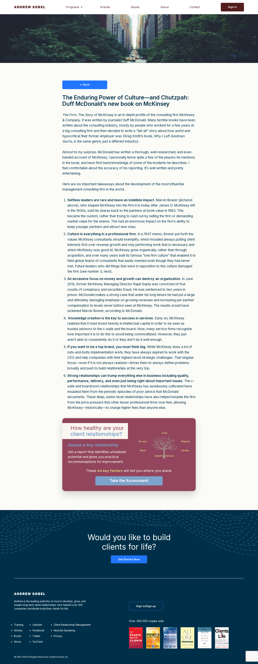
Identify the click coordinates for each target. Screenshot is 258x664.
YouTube (37, 641)
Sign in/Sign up (146, 606)
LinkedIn (37, 624)
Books (135, 7)
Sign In (232, 7)
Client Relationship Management (72, 624)
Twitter (36, 635)
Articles (105, 7)
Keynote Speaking (64, 630)
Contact (195, 7)
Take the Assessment (129, 480)
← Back (85, 84)
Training (18, 624)
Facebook (38, 630)
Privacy (58, 635)
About (164, 7)
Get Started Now (129, 559)
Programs (72, 7)
